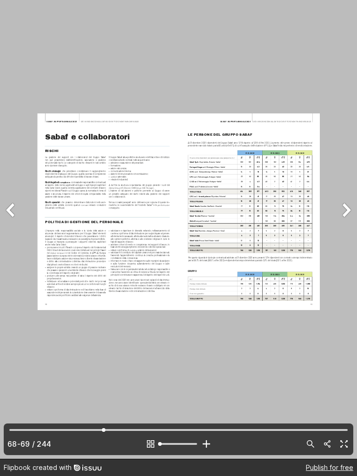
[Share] (327, 444)
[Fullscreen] (344, 444)
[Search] (310, 444)
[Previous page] (11, 229)
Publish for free (329, 467)
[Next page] (346, 229)
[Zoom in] (206, 444)
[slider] (178, 444)
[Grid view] (150, 444)
